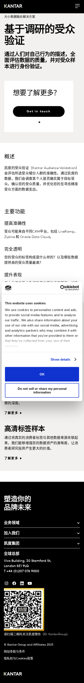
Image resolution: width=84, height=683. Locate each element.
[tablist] (42, 582)
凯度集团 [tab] (11, 544)
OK (42, 374)
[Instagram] (6, 584)
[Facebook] (14, 584)
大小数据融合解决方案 (19, 16)
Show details (60, 359)
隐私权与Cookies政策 (18, 658)
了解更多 (11, 413)
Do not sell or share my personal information (42, 390)
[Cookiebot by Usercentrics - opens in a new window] (60, 288)
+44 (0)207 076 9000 (22, 571)
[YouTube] (22, 584)
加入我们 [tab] (11, 533)
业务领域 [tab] (11, 523)
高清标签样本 (24, 429)
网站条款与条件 (14, 651)
